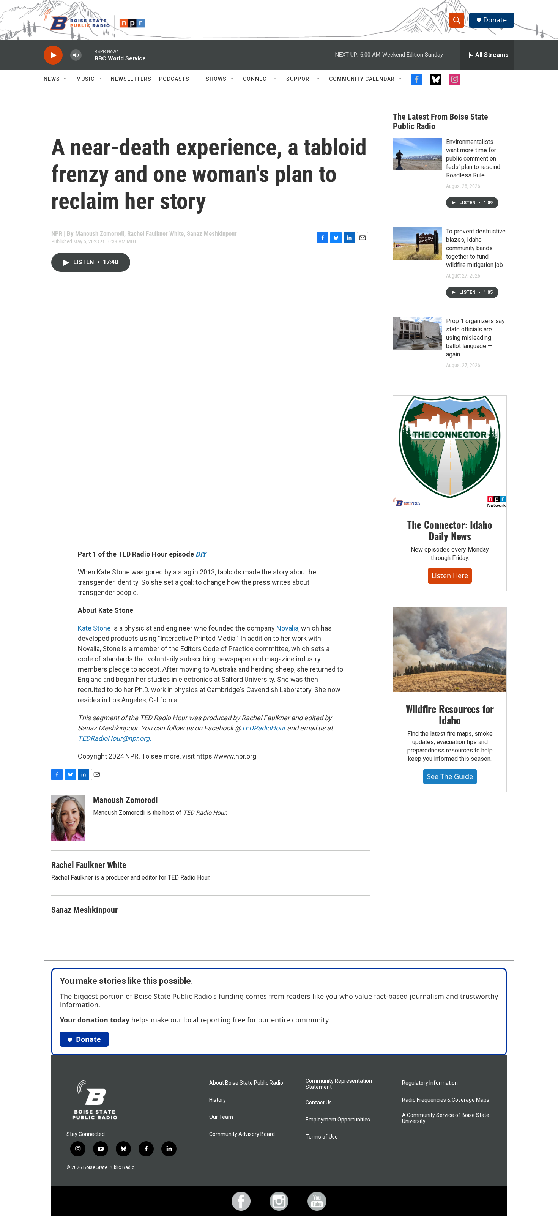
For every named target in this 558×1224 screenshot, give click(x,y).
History (217, 1100)
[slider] (88, 55)
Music (85, 79)
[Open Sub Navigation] (66, 79)
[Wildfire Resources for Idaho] (449, 649)
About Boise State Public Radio (246, 1083)
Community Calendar (362, 79)
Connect (256, 79)
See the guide (450, 776)
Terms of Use (322, 1137)
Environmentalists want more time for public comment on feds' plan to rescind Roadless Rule (473, 158)
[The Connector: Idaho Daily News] (449, 452)
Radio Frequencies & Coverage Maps (445, 1100)
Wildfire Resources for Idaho (450, 714)
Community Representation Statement (339, 1084)
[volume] (75, 55)
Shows (216, 79)
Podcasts (174, 79)
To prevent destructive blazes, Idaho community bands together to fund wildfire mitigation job (476, 248)
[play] (53, 55)
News (52, 79)
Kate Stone (94, 628)
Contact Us (319, 1103)
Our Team (221, 1117)
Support (299, 79)
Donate (495, 20)
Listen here (450, 575)
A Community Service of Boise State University (445, 1118)
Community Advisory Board (242, 1134)
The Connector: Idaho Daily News (449, 530)
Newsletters (131, 79)
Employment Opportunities (338, 1120)
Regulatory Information (430, 1083)
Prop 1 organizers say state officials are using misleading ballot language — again (475, 337)
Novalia (287, 628)
